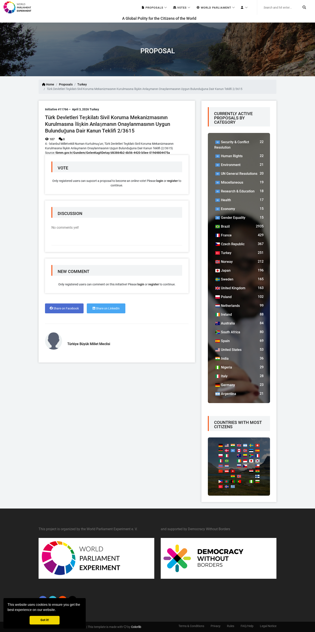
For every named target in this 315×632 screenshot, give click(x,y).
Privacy (215, 626)
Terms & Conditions (191, 626)
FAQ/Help (247, 626)
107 (52, 139)
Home (49, 84)
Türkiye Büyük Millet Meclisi (88, 344)
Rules (230, 626)
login (159, 181)
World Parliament (215, 7)
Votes (181, 7)
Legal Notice (268, 626)
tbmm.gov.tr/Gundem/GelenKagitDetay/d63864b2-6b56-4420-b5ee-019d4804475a (113, 152)
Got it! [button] (44, 620)
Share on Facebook (66, 308)
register (172, 181)
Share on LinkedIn (107, 308)
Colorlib (136, 627)
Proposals (154, 7)
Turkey (82, 84)
